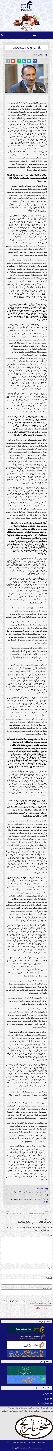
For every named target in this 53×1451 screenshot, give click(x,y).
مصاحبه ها (41, 1188)
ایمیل (49, 1278)
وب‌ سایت (47, 1288)
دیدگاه (48, 1235)
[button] (34, 35)
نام (50, 1268)
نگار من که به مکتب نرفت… (26, 48)
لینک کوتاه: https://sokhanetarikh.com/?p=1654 (29, 1201)
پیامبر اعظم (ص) (21, 1192)
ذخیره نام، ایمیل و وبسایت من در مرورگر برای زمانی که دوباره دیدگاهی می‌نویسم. (27, 1302)
